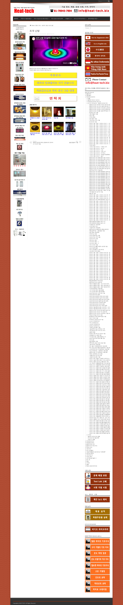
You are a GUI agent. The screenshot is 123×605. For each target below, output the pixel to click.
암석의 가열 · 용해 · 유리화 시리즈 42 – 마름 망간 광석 (102, 268)
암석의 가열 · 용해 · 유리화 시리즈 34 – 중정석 (100, 255)
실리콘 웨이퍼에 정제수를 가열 (97, 338)
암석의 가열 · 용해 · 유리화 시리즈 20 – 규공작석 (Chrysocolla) (104, 202)
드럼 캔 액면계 (90, 453)
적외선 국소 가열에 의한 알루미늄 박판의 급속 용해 (102, 391)
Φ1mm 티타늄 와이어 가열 (95, 315)
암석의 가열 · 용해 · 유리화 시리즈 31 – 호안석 (100, 220)
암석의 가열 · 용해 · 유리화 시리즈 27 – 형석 (100, 213)
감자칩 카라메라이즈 (94, 325)
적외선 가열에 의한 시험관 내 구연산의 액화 (100, 375)
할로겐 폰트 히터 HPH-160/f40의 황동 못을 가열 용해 (102, 184)
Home (32, 25)
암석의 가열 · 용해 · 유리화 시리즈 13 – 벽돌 (100, 142)
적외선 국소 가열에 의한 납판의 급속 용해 (99, 396)
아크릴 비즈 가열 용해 (94, 224)
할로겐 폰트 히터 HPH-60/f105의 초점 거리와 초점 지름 (102, 199)
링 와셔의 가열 (93, 121)
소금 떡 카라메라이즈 (94, 324)
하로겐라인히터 (90, 441)
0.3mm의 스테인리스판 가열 (96, 319)
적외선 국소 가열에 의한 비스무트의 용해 (99, 383)
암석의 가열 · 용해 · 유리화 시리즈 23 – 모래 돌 (101, 207)
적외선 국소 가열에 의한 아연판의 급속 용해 (100, 397)
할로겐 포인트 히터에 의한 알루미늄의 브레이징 (101, 310)
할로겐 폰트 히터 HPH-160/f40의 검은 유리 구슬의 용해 (102, 176)
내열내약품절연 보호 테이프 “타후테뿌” (96, 452)
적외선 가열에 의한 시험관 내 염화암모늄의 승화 (101, 378)
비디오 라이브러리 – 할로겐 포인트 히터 (46, 33)
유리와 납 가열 (93, 234)
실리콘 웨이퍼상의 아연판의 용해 (97, 302)
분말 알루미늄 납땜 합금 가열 (97, 230)
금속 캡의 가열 (93, 118)
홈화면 (16, 18)
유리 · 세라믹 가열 (43, 25)
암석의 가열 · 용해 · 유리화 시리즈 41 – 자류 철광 (101, 266)
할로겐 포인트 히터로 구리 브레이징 (98, 311)
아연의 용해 (92, 145)
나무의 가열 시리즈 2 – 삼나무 (96, 148)
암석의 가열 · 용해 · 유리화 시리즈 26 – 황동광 (100, 212)
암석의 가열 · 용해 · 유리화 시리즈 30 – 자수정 (100, 218)
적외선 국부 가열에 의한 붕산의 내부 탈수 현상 (100, 400)
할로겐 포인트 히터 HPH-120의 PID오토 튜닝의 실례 (102, 167)
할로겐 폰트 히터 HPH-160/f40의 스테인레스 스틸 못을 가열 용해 (105, 188)
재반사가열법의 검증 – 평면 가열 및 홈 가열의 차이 (101, 285)
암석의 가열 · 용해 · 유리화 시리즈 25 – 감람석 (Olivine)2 (103, 210)
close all (92, 92)
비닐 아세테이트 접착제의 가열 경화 (98, 350)
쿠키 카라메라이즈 (93, 322)
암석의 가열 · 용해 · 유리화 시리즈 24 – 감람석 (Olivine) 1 (103, 209)
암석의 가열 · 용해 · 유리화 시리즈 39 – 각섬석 (100, 263)
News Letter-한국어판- (91, 466)
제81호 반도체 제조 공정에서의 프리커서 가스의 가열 (43, 143)
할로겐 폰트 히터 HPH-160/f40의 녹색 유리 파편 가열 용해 (103, 179)
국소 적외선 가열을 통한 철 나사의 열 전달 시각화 (101, 363)
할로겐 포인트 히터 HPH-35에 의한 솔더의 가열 (101, 168)
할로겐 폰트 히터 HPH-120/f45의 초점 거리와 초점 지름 (102, 164)
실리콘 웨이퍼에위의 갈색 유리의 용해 (98, 297)
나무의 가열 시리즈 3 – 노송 (96, 149)
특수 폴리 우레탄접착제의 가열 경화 (98, 346)
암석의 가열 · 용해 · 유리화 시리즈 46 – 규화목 (100, 274)
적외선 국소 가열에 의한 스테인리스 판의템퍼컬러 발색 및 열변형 (105, 385)
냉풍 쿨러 (88, 95)
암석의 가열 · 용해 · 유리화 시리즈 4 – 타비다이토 (101, 128)
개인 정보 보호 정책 (57, 18)
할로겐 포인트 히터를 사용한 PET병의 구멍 (100, 111)
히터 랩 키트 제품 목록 (93, 438)
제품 (89, 98)
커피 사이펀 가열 (93, 244)
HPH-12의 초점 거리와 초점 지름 (97, 343)
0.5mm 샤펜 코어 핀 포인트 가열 (97, 333)
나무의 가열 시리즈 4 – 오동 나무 (97, 151)
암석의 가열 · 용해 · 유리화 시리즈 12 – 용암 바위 (101, 140)
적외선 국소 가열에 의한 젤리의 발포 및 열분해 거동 (102, 411)
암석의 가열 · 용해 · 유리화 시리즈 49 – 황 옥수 (101, 279)
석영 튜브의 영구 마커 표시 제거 (97, 330)
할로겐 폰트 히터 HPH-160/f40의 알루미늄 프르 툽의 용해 (103, 171)
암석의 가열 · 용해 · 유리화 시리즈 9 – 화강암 (100, 135)
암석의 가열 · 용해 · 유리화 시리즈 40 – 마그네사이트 (102, 265)
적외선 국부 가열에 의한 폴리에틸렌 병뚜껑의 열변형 (102, 422)
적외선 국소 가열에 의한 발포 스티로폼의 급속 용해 (102, 372)
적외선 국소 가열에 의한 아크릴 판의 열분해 (100, 368)
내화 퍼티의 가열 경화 (94, 344)
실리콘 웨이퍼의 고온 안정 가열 (97, 293)
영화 (36, 25)
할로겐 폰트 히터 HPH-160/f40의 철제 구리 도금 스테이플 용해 (104, 173)
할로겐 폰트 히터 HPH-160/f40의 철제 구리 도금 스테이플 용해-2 (105, 174)
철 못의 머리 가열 (93, 112)
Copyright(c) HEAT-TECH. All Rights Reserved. (24, 603)
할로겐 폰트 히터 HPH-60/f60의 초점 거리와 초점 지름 (102, 162)
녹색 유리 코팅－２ (94, 243)
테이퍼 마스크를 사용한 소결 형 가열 (98, 246)
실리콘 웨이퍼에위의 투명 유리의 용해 (98, 296)
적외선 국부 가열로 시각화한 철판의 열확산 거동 (101, 427)
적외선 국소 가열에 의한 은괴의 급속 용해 (99, 394)
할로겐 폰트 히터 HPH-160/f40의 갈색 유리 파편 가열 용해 (103, 181)
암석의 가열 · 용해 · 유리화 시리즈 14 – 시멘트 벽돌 (102, 143)
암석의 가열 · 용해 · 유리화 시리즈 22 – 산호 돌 (101, 206)
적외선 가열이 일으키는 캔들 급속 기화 (99, 361)
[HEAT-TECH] (24, 12)
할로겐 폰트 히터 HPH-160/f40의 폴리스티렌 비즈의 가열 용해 (104, 178)
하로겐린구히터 (90, 442)
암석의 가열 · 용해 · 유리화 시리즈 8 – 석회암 (100, 134)
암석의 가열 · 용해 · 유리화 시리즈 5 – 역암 (100, 129)
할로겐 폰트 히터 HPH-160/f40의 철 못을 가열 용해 (101, 187)
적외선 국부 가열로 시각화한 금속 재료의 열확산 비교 (102, 430)
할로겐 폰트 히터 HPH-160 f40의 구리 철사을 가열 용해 (103, 190)
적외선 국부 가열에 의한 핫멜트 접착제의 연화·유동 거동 (103, 431)
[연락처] (79, 12)
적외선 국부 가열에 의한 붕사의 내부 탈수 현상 (100, 399)
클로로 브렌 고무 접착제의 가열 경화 (98, 352)
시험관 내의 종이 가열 (94, 357)
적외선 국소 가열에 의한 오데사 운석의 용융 (100, 388)
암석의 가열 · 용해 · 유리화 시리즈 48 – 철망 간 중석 (102, 277)
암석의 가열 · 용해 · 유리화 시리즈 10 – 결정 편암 (101, 137)
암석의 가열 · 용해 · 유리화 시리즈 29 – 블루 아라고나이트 (103, 216)
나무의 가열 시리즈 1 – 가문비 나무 (98, 146)
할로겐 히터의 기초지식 (93, 100)
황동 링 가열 (92, 193)
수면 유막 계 (89, 455)
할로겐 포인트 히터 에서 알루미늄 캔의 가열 (100, 106)
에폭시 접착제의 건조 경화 (95, 354)
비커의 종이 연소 (93, 226)
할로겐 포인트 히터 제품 (94, 436)
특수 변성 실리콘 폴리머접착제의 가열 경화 (100, 347)
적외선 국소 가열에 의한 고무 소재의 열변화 (100, 371)
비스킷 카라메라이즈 (94, 321)
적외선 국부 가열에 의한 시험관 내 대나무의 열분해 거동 (103, 410)
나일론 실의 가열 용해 (94, 227)
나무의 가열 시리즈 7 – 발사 (96, 156)
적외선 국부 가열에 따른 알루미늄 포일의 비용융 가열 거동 (103, 405)
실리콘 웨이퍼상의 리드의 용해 (97, 304)
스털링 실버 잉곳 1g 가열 (95, 355)
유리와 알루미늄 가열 (94, 235)
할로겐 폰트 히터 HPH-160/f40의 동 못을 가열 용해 (101, 185)
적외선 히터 (89, 447)
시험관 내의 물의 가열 (94, 327)
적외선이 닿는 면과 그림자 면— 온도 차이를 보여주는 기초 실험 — (105, 417)
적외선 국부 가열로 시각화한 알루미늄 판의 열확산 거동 (103, 424)
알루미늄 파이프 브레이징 (95, 282)
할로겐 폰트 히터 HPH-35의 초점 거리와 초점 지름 (101, 159)
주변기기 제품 (91, 439)
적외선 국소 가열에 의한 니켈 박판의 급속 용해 (100, 389)
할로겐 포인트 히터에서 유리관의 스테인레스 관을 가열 (102, 107)
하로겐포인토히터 (90, 97)
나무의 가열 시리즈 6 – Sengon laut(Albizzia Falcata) (102, 154)
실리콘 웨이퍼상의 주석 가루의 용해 (98, 305)
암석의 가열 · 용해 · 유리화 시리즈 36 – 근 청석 (101, 258)
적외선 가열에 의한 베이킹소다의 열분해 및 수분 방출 (102, 380)
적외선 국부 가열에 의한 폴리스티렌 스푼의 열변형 (101, 420)
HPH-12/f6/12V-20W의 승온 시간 (97, 221)
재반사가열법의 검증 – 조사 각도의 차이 (99, 283)
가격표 (89, 434)
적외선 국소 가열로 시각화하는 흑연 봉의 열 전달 (101, 366)
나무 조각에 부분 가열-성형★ (96, 290)
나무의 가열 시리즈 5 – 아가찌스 (97, 153)
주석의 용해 (92, 117)
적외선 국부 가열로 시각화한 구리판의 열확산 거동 (101, 428)
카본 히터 (88, 448)
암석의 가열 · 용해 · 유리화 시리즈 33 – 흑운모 (100, 254)
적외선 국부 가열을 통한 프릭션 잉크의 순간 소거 (101, 416)
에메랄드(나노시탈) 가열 (95, 335)
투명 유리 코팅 (93, 240)
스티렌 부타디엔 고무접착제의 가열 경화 (99, 349)
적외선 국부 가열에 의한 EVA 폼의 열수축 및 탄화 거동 (102, 433)
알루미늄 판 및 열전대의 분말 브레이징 (99, 229)
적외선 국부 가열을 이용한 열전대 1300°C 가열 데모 (102, 403)
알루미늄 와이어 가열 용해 (95, 170)
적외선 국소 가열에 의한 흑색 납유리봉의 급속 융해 (102, 392)
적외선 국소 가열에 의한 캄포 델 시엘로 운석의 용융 (102, 386)
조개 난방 (91, 340)
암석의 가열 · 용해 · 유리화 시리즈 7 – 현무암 (100, 132)
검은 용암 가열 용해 (94, 232)
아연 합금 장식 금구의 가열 (96, 192)
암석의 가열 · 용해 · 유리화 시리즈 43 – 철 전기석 (101, 269)
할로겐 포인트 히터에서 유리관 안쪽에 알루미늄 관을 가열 (103, 109)
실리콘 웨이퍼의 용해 (94, 294)
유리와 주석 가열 (93, 238)
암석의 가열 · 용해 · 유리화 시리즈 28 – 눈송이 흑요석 (102, 215)
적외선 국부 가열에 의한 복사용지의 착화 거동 (100, 402)
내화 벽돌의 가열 (93, 114)
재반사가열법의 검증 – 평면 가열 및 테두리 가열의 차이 (103, 287)
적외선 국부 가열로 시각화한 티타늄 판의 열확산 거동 (102, 425)
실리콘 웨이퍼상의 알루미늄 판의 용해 (98, 301)
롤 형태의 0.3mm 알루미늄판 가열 (97, 316)
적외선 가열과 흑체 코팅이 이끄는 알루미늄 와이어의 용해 (103, 360)
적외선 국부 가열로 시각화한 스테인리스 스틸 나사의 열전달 (104, 358)
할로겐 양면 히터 (90, 444)
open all (87, 92)
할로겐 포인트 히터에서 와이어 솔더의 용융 (100, 104)
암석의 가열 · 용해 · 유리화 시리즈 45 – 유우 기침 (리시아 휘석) (104, 273)
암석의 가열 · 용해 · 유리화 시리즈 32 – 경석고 (100, 252)
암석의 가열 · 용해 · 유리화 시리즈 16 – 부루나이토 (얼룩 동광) (104, 195)
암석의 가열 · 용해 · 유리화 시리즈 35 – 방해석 (100, 257)
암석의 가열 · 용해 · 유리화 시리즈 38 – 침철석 (100, 262)
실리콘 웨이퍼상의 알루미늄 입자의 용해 (99, 299)
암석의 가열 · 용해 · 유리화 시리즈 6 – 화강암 (100, 131)
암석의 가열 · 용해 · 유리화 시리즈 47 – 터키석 (100, 276)
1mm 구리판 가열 (93, 318)
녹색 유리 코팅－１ (94, 241)
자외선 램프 (89, 456)
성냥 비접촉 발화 (93, 248)
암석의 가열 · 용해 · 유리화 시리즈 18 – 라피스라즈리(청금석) (104, 198)
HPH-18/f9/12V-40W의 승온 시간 (97, 223)
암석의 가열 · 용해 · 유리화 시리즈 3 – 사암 (100, 126)
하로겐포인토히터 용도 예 (94, 101)
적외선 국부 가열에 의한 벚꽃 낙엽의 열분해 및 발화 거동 (103, 406)
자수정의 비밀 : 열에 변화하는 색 (97, 336)
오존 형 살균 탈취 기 (91, 458)
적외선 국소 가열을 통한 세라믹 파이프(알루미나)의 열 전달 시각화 (105, 364)
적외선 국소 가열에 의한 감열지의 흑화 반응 (100, 382)
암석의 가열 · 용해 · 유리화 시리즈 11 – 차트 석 (101, 139)
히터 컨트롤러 (89, 450)
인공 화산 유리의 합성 (94, 251)
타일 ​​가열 (91, 115)
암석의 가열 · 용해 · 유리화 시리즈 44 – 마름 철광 (101, 271)
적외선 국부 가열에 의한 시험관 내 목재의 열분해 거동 (102, 408)
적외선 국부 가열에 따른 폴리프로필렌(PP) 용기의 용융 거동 (104, 414)
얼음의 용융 (92, 332)
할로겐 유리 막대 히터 (91, 445)
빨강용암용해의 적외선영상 (96, 280)
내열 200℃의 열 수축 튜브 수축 (97, 329)
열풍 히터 (88, 93)
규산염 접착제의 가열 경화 (95, 288)
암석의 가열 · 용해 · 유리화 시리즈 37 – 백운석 (100, 260)
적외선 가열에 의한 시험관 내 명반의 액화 (99, 377)
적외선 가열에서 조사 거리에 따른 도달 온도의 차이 (102, 419)
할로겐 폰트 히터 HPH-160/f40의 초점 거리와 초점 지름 (102, 165)
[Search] (109, 1)
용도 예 (88, 459)
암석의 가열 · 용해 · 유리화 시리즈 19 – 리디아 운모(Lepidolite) (104, 201)
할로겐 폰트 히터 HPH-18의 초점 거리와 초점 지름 (101, 157)
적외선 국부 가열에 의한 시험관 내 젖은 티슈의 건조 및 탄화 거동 (105, 413)
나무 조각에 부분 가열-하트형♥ (97, 291)
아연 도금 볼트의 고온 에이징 (96, 249)
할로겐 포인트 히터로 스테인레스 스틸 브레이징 (101, 313)
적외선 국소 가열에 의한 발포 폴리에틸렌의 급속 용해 (102, 374)
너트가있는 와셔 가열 (94, 120)
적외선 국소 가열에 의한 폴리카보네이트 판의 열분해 (102, 369)
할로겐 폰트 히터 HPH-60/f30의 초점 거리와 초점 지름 (102, 160)
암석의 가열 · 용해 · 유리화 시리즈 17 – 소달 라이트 (102, 196)
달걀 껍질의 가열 (93, 341)
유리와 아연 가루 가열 (94, 237)
